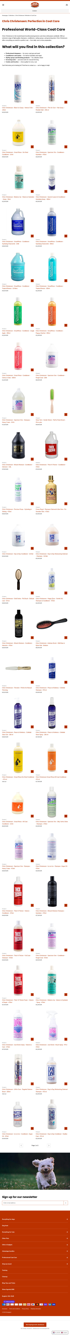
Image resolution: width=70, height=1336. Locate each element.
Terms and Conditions (14, 1308)
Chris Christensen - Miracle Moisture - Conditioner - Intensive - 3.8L (17, 466)
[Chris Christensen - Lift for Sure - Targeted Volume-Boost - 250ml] (18, 1070)
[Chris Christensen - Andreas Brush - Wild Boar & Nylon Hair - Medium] (52, 624)
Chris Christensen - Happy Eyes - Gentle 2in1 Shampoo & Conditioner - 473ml (49, 600)
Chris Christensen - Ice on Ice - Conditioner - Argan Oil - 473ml (17, 1135)
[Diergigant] (35, 5)
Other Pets (5, 1238)
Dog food (5, 1225)
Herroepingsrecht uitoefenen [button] (35, 1324)
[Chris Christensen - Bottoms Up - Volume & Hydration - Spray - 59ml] (18, 177)
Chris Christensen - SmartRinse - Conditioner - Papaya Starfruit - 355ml (50, 332)
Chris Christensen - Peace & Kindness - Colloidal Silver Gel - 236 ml (16, 733)
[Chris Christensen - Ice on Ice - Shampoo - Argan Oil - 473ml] (52, 847)
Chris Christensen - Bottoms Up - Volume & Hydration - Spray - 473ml (52, 1001)
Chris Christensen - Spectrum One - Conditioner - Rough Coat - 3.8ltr (50, 376)
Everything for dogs (8, 1219)
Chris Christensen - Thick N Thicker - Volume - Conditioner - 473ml (16, 912)
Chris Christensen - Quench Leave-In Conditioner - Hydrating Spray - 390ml (51, 198)
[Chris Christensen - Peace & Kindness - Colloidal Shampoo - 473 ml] (52, 668)
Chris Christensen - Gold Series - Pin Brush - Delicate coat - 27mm (18, 600)
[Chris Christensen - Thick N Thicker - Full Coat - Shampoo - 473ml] (18, 936)
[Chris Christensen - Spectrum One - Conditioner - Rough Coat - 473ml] (52, 936)
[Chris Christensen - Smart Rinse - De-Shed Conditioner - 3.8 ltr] (18, 133)
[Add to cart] (32, 102)
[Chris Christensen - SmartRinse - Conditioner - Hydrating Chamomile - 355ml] (52, 222)
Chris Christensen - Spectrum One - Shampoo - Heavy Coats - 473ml (16, 867)
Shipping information (36, 1308)
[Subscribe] (66, 1203)
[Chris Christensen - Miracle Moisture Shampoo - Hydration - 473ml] (52, 891)
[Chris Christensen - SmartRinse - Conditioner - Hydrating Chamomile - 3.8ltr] (18, 222)
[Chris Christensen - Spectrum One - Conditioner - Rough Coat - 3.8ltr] (52, 356)
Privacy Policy (25, 1308)
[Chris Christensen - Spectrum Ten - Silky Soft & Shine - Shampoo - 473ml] (52, 802)
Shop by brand (6, 1264)
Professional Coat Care (9, 1257)
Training (4, 1270)
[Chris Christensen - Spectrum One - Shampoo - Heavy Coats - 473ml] (18, 847)
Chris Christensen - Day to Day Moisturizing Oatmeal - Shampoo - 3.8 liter (51, 555)
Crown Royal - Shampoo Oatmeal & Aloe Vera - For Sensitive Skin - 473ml (51, 510)
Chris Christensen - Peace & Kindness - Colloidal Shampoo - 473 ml (50, 689)
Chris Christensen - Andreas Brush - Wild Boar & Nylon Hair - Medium (50, 644)
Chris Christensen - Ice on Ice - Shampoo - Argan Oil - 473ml (52, 867)
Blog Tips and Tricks (8, 1283)
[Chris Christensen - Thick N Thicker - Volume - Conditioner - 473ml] (18, 891)
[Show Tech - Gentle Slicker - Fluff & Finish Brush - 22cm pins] (52, 401)
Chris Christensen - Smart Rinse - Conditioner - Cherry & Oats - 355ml (16, 376)
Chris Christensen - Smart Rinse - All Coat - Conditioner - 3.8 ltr (15, 823)
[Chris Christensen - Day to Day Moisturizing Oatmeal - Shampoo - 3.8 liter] (52, 534)
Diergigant (8, 1312)
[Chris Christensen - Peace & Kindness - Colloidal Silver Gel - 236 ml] (18, 713)
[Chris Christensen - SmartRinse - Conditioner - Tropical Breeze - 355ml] (52, 267)
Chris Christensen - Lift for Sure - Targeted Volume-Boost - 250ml (17, 1090)
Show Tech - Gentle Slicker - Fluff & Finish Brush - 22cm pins (51, 421)
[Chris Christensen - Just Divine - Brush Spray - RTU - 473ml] (52, 1025)
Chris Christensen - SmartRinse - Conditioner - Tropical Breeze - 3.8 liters (16, 287)
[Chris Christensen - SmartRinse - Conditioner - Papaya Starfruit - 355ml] (52, 311)
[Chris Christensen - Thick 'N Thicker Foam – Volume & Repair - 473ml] (18, 981)
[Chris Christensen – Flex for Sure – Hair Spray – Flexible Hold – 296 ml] (52, 88)
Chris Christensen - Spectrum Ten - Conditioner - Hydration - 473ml (50, 153)
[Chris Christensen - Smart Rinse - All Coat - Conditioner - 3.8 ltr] (18, 802)
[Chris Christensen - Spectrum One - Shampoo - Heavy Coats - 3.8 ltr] (18, 401)
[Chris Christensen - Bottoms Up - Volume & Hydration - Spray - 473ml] (52, 981)
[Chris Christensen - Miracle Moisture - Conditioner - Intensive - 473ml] (18, 624)
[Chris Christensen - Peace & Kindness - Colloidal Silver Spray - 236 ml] (52, 713)
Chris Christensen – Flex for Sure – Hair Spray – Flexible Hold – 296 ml (50, 109)
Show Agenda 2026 (8, 1289)
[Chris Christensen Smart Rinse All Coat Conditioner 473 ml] (52, 758)
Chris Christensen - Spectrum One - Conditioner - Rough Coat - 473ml (50, 956)
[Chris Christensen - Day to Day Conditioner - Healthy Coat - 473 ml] (52, 1114)
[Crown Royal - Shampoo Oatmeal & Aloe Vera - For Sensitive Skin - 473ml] (52, 490)
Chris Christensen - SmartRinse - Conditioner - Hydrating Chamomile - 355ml (50, 243)
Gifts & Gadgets (7, 1244)
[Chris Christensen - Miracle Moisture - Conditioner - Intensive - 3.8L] (18, 445)
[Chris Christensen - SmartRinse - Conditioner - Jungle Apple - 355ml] (18, 311)
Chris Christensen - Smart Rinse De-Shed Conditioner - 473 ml (18, 778)
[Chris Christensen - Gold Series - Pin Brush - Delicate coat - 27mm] (18, 579)
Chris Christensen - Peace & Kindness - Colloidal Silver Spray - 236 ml (50, 733)
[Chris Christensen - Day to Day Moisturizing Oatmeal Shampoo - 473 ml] (52, 1070)
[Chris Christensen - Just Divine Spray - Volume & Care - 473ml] (18, 1025)
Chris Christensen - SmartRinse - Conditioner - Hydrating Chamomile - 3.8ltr (16, 243)
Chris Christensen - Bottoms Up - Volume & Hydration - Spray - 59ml (18, 198)
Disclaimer (4, 1308)
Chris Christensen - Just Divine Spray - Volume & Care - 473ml (17, 1046)
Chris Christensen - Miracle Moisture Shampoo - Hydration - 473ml (50, 912)
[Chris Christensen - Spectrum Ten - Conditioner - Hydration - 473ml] (52, 133)
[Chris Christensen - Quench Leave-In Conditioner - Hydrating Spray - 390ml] (52, 177)
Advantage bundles (8, 1251)
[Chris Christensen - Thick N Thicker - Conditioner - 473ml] (52, 445)
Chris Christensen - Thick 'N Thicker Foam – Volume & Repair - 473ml (18, 1001)
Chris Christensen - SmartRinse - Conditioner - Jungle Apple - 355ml (18, 332)
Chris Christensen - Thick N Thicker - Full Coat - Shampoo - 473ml (16, 956)
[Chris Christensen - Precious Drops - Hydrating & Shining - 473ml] (18, 490)
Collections (11, 15)
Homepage (5, 15)
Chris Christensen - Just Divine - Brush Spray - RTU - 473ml (52, 1046)
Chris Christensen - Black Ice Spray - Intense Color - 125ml (17, 109)
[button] (3, 5)
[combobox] (35, 11)
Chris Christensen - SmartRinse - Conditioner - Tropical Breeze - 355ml (50, 287)
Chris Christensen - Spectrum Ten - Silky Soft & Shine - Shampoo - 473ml (52, 823)
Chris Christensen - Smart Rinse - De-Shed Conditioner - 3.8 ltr (15, 153)
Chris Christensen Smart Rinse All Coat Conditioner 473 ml (51, 778)
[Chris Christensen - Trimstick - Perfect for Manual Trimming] (18, 668)
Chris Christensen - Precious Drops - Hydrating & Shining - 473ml (17, 510)
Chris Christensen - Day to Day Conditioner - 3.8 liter (17, 554)
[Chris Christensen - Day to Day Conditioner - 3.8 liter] (18, 534)
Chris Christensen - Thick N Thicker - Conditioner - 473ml (51, 466)
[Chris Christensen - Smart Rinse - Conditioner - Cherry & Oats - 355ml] (18, 356)
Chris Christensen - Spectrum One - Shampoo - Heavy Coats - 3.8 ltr (16, 421)
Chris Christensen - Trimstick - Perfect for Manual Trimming (17, 689)
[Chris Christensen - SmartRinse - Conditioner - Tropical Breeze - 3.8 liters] (18, 267)
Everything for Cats (8, 1232)
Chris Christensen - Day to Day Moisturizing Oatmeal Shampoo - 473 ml (51, 1090)
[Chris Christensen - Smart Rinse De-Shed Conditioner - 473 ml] (18, 758)
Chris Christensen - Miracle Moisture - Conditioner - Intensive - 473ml (17, 644)
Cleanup (4, 1276)
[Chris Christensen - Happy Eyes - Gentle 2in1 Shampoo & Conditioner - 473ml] (52, 579)
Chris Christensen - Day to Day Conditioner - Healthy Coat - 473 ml (51, 1135)
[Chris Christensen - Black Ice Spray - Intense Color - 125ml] (18, 88)
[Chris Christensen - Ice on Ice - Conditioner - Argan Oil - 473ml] (18, 1114)
